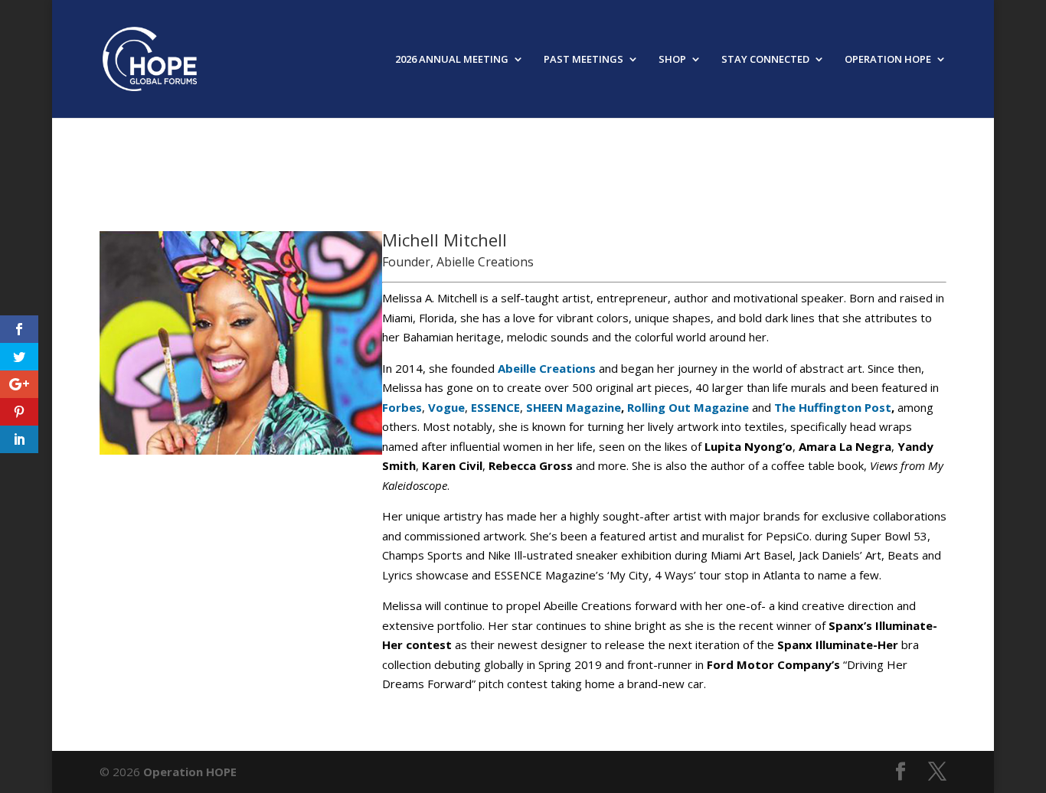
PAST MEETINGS (583, 60)
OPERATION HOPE (888, 60)
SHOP (672, 60)
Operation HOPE (190, 771)
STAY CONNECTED (765, 60)
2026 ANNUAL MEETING (451, 60)
